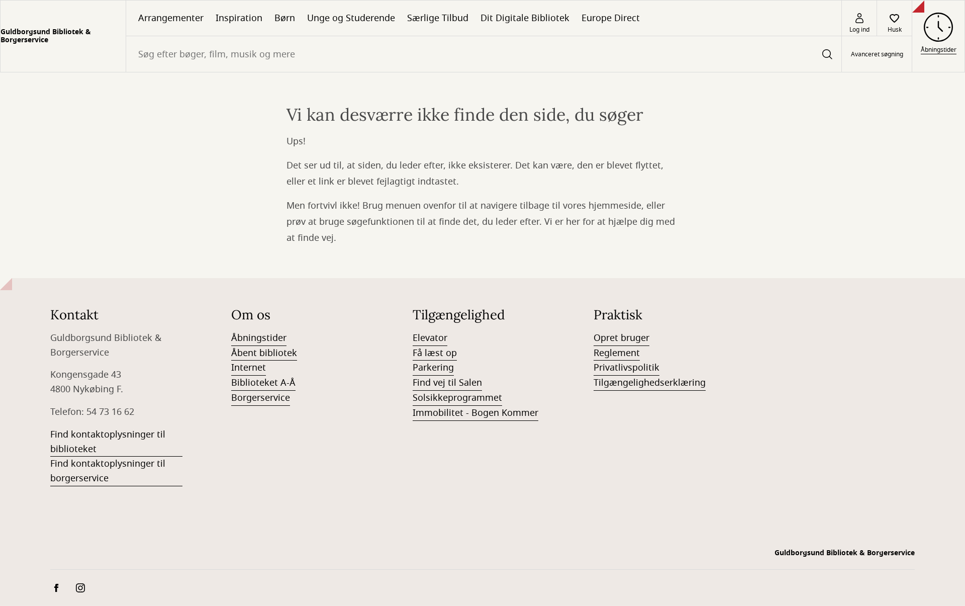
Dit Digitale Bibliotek (524, 18)
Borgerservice (260, 397)
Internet (248, 367)
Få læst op (435, 353)
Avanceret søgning (877, 54)
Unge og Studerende (351, 18)
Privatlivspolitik (626, 367)
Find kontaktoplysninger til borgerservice (107, 471)
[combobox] (483, 54)
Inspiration (239, 18)
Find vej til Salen (447, 382)
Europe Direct (611, 18)
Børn (284, 18)
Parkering (433, 367)
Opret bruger (621, 337)
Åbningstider (258, 337)
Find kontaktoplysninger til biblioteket (107, 442)
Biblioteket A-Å (263, 382)
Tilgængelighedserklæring (650, 382)
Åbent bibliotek (264, 353)
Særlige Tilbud (437, 18)
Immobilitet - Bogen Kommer (475, 412)
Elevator (430, 337)
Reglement (617, 353)
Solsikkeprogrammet (457, 397)
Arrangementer (171, 18)
